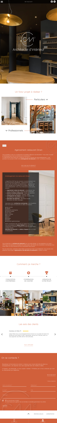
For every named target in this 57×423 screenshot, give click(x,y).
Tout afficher (28, 345)
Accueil (4, 145)
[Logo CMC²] (28, 40)
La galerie (7, 298)
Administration (50, 414)
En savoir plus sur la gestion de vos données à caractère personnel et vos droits (25, 401)
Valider (5, 405)
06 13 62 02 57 (28, 1)
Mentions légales (38, 414)
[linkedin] (55, 2)
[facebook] (52, 2)
